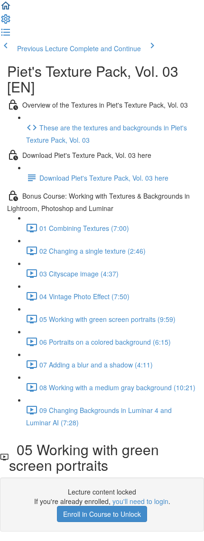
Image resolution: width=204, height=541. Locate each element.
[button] (5, 8)
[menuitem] (5, 22)
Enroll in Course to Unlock (102, 514)
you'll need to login (140, 501)
